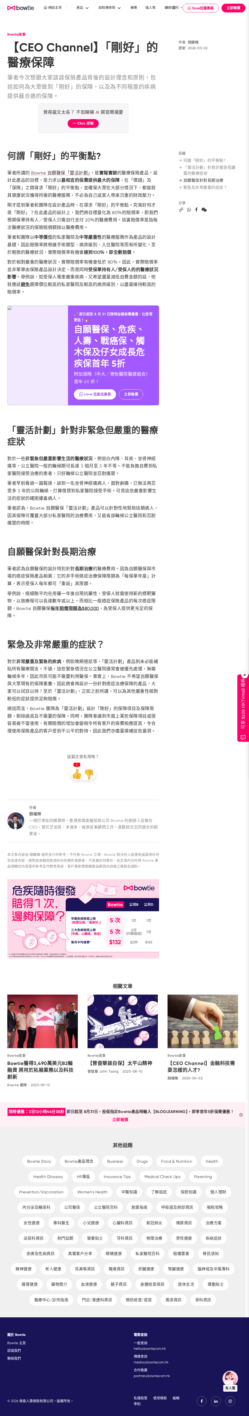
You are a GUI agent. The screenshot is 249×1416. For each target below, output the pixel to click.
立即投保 (99, 715)
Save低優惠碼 (104, 794)
